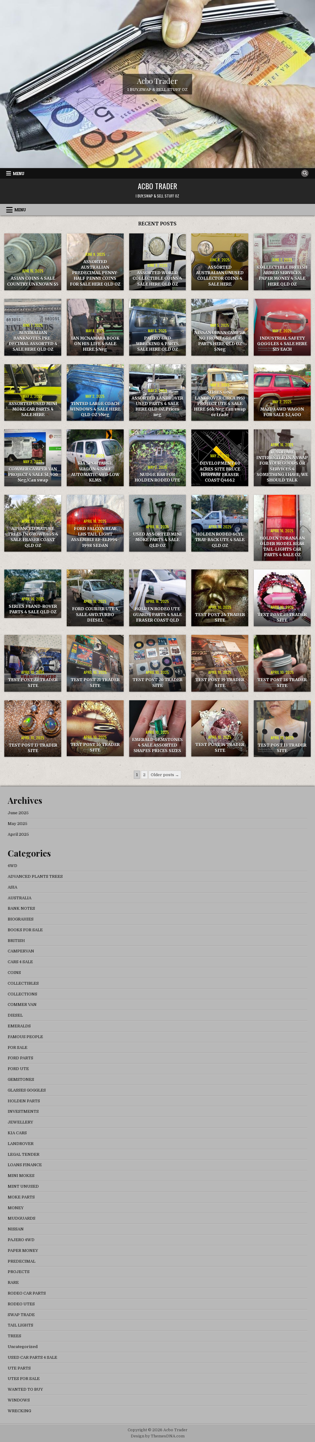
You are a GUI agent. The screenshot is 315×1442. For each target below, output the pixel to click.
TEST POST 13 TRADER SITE (282, 748)
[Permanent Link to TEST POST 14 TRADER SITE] (219, 728)
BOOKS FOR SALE (25, 930)
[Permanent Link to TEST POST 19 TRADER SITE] (219, 663)
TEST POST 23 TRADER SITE (282, 617)
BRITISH (16, 940)
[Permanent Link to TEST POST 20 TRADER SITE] (157, 663)
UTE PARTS (19, 1368)
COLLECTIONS (22, 994)
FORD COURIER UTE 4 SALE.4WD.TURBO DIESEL (95, 614)
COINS (14, 972)
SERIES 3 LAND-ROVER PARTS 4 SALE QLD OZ (33, 609)
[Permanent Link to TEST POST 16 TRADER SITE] (95, 728)
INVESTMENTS (23, 1111)
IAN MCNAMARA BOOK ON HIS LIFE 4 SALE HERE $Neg (95, 344)
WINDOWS (19, 1400)
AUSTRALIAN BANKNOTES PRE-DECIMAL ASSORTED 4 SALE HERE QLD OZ (33, 341)
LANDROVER (21, 1143)
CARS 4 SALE (20, 961)
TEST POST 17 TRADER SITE (33, 748)
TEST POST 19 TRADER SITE (219, 682)
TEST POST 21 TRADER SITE (95, 682)
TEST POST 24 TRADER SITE (220, 617)
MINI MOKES (21, 1175)
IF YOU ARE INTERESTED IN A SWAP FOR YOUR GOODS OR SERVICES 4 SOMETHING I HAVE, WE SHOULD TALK (282, 466)
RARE (13, 1282)
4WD (12, 865)
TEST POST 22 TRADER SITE (33, 682)
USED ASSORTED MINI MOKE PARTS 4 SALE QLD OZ (157, 540)
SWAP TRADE (21, 1314)
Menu (18, 173)
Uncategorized (23, 1346)
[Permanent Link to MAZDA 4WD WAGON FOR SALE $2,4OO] (282, 392)
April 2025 (18, 834)
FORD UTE (18, 1068)
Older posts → (165, 774)
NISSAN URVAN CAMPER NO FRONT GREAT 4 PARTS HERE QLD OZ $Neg (219, 341)
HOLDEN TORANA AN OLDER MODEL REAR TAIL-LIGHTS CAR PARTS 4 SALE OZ (282, 547)
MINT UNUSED (23, 1186)
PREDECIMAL (21, 1261)
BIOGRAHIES (21, 919)
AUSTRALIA (19, 898)
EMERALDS (19, 1026)
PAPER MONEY (23, 1250)
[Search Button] (305, 173)
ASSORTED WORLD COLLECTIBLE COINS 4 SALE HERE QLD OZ (157, 278)
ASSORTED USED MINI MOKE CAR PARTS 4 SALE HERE (33, 409)
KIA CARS (17, 1133)
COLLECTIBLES (23, 983)
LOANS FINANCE (25, 1165)
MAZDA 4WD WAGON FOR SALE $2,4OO (282, 412)
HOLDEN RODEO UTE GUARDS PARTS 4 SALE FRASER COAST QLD (157, 614)
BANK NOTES (21, 908)
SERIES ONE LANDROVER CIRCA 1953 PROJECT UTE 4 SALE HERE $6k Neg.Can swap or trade (220, 403)
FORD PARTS (20, 1058)
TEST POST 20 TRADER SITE (157, 682)
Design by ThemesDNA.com (158, 1436)
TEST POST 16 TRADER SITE (95, 747)
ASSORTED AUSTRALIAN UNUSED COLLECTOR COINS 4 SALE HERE (220, 276)
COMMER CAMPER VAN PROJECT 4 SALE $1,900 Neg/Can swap (33, 475)
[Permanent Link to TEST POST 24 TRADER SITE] (219, 597)
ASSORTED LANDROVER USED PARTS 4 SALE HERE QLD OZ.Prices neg (157, 407)
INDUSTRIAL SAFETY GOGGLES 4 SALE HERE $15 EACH (282, 344)
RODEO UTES (21, 1304)
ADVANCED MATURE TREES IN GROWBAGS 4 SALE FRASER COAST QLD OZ (33, 537)
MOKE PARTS (21, 1197)
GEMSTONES (21, 1079)
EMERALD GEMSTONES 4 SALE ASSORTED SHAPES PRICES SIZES (157, 745)
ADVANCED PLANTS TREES (35, 876)
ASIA (12, 887)
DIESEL (15, 1015)
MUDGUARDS (21, 1218)
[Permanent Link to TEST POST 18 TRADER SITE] (282, 663)
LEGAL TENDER (23, 1154)
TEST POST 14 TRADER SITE (219, 747)
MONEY (16, 1208)
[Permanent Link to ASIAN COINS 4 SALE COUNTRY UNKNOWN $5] (32, 261)
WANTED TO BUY (25, 1389)
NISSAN (16, 1229)
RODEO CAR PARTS (27, 1293)
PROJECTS (19, 1271)
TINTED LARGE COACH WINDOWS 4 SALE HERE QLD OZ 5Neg (95, 409)
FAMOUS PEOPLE (25, 1036)
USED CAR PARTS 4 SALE (32, 1357)
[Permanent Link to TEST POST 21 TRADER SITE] (95, 663)
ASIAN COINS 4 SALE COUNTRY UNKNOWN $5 (32, 281)
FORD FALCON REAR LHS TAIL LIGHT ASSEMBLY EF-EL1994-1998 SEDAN (95, 537)
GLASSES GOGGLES (27, 1090)
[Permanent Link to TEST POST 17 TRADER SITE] (32, 728)
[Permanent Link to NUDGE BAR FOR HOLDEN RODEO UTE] (157, 457)
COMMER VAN (22, 1004)
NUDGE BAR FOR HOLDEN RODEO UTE (157, 477)
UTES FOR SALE (24, 1378)
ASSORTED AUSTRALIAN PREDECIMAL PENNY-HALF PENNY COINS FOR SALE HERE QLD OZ (95, 273)
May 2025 (17, 823)
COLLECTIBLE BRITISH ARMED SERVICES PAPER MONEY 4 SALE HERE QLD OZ (282, 276)
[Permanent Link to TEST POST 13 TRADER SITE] (282, 728)
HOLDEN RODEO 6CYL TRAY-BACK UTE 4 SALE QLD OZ (220, 540)
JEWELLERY (20, 1122)
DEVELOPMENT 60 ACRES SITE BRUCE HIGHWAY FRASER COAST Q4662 (220, 472)
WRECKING (19, 1411)
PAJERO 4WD (21, 1239)
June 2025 (18, 813)
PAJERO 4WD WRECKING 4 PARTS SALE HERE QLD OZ (157, 344)
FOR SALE (17, 1047)
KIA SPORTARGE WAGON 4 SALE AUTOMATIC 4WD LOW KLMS (95, 472)
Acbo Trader (157, 80)
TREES (14, 1336)
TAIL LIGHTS (20, 1325)
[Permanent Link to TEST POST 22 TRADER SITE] (32, 663)
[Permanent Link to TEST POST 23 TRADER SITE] (282, 597)
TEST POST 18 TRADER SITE (282, 682)
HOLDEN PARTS (24, 1101)
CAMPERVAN (21, 951)
